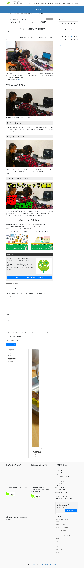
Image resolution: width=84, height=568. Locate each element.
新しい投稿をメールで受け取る (14, 340)
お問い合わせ (58, 546)
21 (71, 36)
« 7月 (60, 46)
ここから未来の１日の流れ (61, 530)
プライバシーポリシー (60, 555)
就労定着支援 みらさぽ (61, 524)
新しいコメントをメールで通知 (14, 336)
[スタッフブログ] (35, 398)
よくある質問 (58, 552)
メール (8, 320)
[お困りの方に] (10, 351)
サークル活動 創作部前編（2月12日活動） (37, 453)
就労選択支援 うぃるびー (61, 521)
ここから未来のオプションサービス (63, 535)
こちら (18, 79)
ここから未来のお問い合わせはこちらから (30, 277)
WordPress (35, 564)
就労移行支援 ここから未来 (62, 527)
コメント (8, 296)
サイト (7, 326)
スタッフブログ (50, 19)
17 (60, 36)
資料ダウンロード (59, 549)
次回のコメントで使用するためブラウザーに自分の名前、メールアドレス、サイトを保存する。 (29, 332)
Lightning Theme (42, 564)
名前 (7, 314)
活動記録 (58, 533)
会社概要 (58, 538)
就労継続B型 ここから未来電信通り (63, 519)
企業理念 (58, 544)
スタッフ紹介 (58, 541)
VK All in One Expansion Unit (50, 564)
